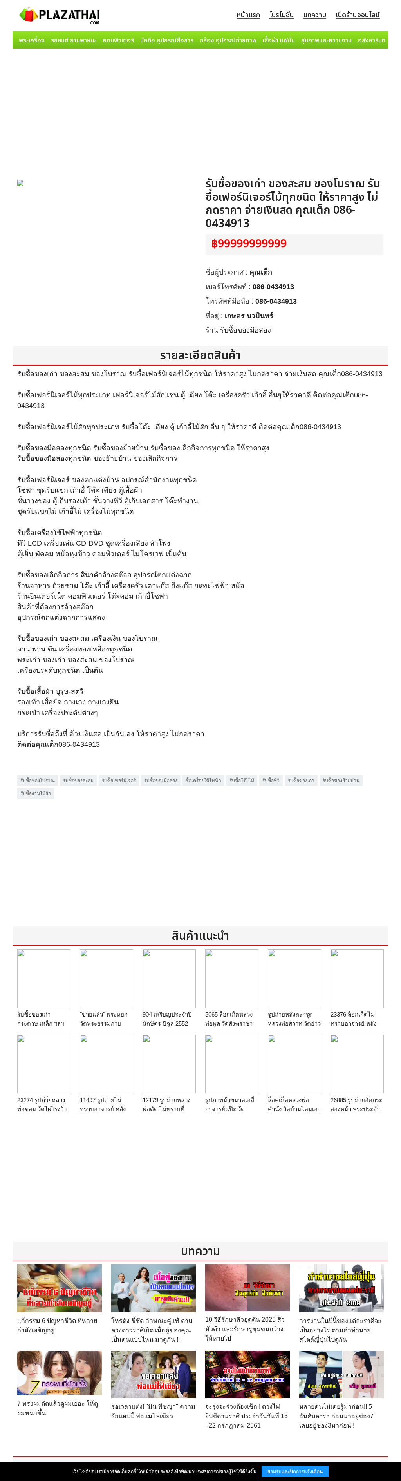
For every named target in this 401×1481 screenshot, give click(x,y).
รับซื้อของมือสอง (245, 330)
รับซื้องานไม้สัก (35, 793)
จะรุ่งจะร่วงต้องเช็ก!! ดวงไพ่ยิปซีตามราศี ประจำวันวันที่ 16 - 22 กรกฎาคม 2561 (246, 1416)
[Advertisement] (200, 111)
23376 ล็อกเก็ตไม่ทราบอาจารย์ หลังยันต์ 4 (353, 1023)
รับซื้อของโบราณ (37, 780)
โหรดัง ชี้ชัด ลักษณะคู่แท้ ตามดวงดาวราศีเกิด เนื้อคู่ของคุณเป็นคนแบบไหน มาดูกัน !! (152, 1330)
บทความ (314, 15)
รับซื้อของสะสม (78, 780)
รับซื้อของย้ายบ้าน (341, 780)
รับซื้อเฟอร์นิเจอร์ (119, 780)
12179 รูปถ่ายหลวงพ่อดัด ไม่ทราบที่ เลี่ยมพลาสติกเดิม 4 (167, 1109)
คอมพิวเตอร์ (118, 40)
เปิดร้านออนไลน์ (358, 15)
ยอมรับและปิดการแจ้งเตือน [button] (295, 1471)
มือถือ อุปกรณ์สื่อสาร (166, 40)
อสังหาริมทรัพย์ (377, 40)
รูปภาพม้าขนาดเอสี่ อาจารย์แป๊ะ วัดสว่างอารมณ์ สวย (229, 1109)
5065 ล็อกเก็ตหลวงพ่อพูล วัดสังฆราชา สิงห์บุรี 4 (229, 1023)
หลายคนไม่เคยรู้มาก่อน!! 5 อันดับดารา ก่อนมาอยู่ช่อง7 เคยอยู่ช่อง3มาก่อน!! (336, 1416)
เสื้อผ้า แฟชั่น (279, 40)
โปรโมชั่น (281, 15)
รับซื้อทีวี (271, 780)
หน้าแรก (248, 15)
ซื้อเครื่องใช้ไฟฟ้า (203, 780)
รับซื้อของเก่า (301, 780)
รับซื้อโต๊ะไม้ (241, 780)
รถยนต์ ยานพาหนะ (73, 40)
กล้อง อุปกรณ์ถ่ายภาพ (228, 40)
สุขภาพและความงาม (326, 40)
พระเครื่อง (32, 40)
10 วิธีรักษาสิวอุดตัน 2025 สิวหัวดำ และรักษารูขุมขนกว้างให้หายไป (245, 1329)
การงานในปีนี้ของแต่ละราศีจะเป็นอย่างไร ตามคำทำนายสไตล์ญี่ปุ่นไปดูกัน (340, 1330)
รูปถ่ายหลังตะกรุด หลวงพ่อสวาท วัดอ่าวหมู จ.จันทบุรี (294, 1023)
